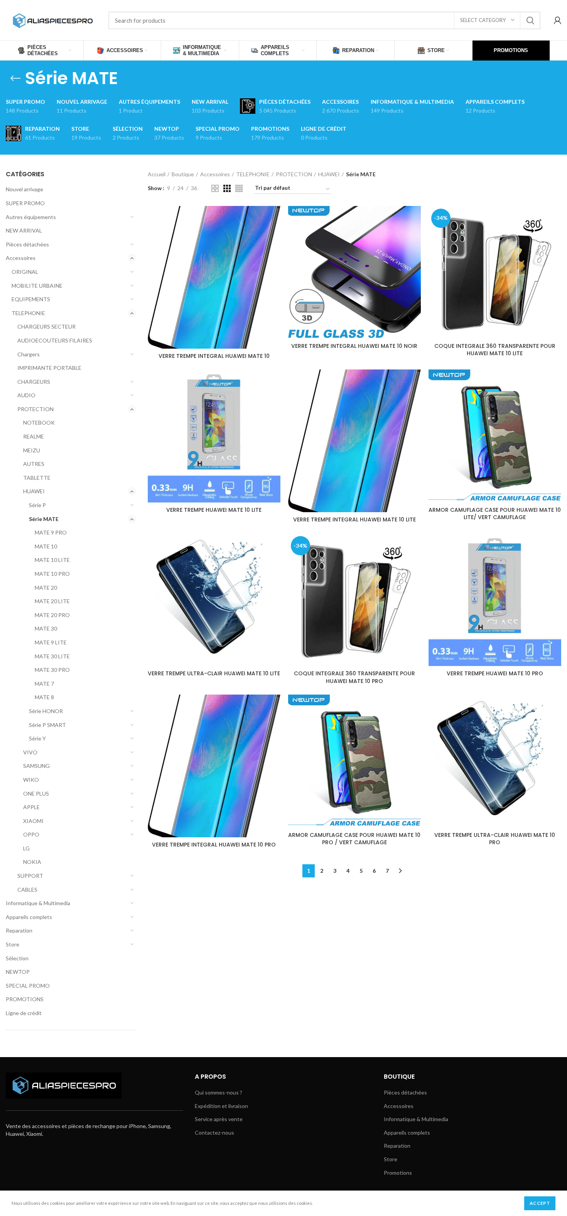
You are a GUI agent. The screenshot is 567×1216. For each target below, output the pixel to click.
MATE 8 (44, 697)
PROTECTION (35, 409)
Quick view (274, 218)
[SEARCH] (530, 20)
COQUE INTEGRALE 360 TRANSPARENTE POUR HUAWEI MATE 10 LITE (494, 350)
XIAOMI (33, 821)
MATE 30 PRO (52, 669)
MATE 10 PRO (52, 573)
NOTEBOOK (39, 422)
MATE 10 (46, 546)
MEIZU (31, 450)
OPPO (31, 834)
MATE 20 (46, 587)
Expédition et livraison (221, 1106)
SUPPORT (30, 875)
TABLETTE (37, 477)
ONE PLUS (36, 793)
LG (26, 848)
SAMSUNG (36, 765)
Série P (37, 505)
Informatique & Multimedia (38, 903)
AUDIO (26, 395)
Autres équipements (31, 217)
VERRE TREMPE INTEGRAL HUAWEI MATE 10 (214, 356)
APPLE (31, 807)
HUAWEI (34, 491)
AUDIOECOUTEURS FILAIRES (54, 340)
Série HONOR (46, 711)
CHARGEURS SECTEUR (46, 326)
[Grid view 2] (215, 188)
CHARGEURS (33, 381)
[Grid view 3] (227, 188)
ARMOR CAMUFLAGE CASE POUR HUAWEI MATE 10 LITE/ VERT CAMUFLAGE (495, 513)
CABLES (27, 889)
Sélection (17, 958)
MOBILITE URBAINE (37, 285)
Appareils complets (29, 917)
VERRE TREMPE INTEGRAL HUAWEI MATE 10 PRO (214, 844)
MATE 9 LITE (51, 642)
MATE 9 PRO (51, 532)
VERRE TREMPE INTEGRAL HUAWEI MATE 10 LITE (354, 519)
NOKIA (32, 861)
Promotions (398, 1172)
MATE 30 (46, 628)
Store (12, 944)
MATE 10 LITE (52, 560)
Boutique (183, 174)
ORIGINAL (25, 271)
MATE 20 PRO (52, 615)
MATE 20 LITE (52, 601)
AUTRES (33, 463)
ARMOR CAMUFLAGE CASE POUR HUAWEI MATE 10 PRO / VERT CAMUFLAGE (354, 839)
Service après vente (219, 1119)
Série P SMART (47, 725)
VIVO (30, 752)
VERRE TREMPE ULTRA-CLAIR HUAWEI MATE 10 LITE (214, 673)
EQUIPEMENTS (31, 299)
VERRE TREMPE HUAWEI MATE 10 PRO (495, 673)
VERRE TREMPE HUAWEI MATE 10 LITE (214, 510)
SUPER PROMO (25, 203)
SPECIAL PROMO (28, 985)
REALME (33, 436)
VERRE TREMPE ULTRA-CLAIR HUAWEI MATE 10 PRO (494, 839)
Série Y (37, 738)
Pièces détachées (27, 244)
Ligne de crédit (24, 1013)
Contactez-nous (214, 1132)
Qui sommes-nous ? (218, 1092)
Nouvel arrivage (24, 189)
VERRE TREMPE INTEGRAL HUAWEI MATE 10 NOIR (354, 346)
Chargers (28, 354)
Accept (540, 1203)
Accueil (156, 174)
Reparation (19, 930)
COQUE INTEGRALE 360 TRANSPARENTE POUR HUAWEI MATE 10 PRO (354, 677)
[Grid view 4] (239, 188)
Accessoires (20, 258)
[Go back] (15, 78)
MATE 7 (44, 683)
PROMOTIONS (25, 999)
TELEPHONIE (28, 313)
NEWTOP (18, 971)
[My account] (557, 20)
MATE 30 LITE (52, 656)
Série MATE (44, 519)
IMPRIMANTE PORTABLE (49, 367)
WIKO (31, 779)
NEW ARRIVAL (24, 230)
